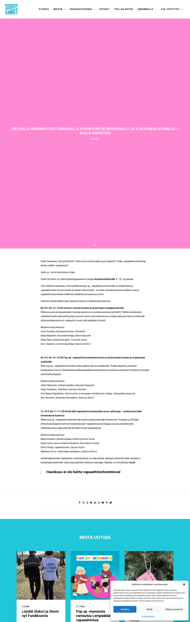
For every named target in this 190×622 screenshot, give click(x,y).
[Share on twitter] (83, 502)
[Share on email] (110, 502)
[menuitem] (44, 9)
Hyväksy (125, 609)
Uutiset (104, 9)
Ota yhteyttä (170, 9)
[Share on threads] (87, 502)
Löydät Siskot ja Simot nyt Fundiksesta (40, 613)
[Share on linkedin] (95, 502)
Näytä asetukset (174, 609)
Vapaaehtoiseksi (81, 9)
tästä (132, 462)
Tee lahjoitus (123, 9)
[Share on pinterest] (91, 502)
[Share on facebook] (79, 502)
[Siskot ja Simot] (11, 9)
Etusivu (44, 9)
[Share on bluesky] (102, 502)
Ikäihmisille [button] (145, 9)
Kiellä (149, 609)
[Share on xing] (106, 502)
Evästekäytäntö (148, 616)
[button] (184, 584)
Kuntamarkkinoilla (105, 279)
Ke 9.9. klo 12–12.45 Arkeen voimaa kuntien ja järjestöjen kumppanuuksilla (82, 308)
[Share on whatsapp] (99, 502)
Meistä (58, 9)
